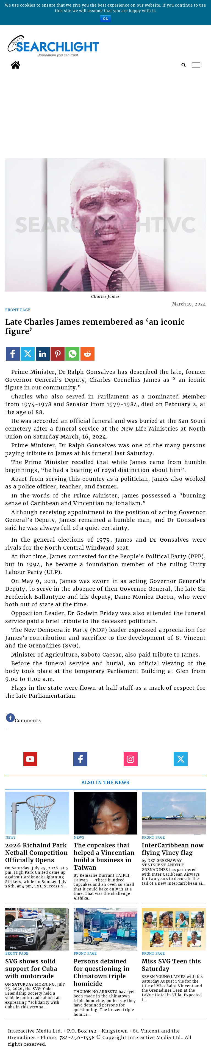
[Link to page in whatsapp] (72, 354)
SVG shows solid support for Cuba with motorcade (31, 969)
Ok (105, 18)
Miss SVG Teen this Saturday (171, 965)
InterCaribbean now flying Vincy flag (173, 849)
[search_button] (183, 65)
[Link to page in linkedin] (43, 354)
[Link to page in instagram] (131, 759)
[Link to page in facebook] (13, 354)
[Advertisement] (105, 112)
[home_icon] (15, 65)
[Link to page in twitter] (28, 354)
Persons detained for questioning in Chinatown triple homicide (102, 972)
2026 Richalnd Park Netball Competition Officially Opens (36, 853)
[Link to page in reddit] (87, 354)
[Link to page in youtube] (30, 759)
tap (196, 65)
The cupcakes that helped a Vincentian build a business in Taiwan (104, 856)
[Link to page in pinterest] (58, 354)
